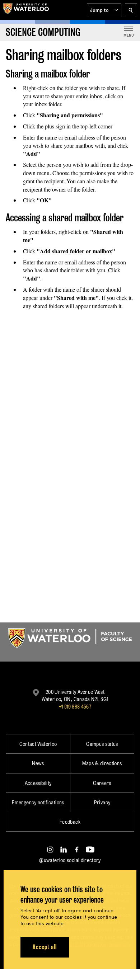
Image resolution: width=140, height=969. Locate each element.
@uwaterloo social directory (70, 860)
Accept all (45, 947)
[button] (104, 10)
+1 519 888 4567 (75, 707)
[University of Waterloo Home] (26, 10)
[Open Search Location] (131, 10)
